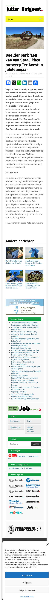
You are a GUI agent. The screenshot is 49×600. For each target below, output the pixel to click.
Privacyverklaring (26, 596)
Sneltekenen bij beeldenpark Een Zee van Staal (32, 285)
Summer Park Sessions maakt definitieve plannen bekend (22, 395)
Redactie (13, 74)
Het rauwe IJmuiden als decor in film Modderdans (25, 328)
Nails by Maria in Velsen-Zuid (22, 355)
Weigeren (27, 582)
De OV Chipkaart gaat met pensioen (25, 399)
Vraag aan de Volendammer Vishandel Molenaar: (26, 372)
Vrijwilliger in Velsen (18, 392)
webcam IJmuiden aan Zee (23, 457)
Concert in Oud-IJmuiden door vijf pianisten (24, 335)
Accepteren (27, 575)
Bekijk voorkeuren (27, 590)
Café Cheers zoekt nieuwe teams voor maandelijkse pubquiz (25, 344)
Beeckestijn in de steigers (21, 348)
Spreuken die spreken (19, 375)
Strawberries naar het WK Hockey (24, 332)
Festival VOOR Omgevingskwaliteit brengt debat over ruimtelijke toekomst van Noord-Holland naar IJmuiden (24, 381)
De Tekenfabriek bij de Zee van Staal (14, 262)
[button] (47, 544)
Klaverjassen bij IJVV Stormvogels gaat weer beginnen (25, 367)
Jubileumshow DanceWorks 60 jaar (24, 352)
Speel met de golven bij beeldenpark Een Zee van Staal (14, 285)
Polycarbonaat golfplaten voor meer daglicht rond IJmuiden (25, 358)
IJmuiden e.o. (15, 421)
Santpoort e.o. (15, 427)
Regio (9, 76)
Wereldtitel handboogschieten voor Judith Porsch (25, 340)
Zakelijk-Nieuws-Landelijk (30, 429)
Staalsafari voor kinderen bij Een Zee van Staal (33, 263)
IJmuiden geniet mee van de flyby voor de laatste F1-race (26, 388)
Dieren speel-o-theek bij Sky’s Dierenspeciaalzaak (22, 363)
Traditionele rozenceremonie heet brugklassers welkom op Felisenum (24, 323)
